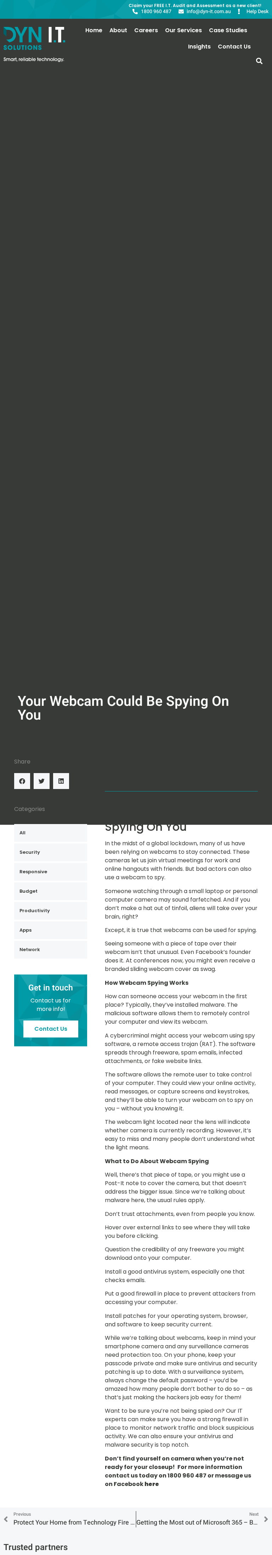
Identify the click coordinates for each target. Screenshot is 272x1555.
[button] (259, 61)
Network (29, 949)
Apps (25, 930)
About (118, 30)
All (22, 832)
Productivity (34, 910)
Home (93, 30)
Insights (199, 46)
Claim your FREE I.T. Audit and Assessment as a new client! (195, 5)
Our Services (183, 30)
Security (29, 852)
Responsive (33, 871)
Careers (146, 30)
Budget (28, 891)
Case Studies (228, 30)
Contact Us (234, 46)
